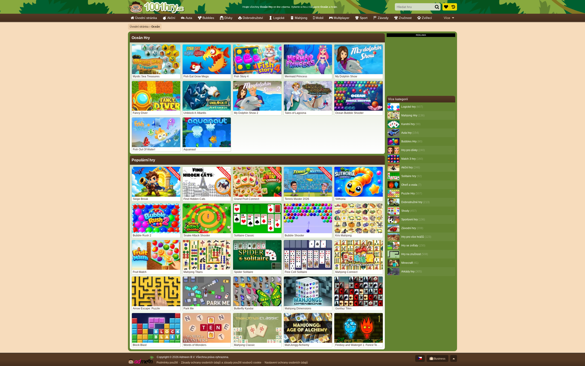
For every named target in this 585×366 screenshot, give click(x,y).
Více (447, 18)
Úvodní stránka (146, 18)
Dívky (228, 18)
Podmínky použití (167, 362)
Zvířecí (427, 18)
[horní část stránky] (453, 358)
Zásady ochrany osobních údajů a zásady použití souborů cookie (221, 362)
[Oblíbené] (446, 6)
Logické (279, 18)
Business (439, 358)
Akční (171, 18)
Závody (383, 18)
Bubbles (208, 18)
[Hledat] (437, 6)
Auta (189, 18)
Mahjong (301, 18)
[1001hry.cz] (156, 7)
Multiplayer (341, 18)
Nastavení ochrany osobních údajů (286, 362)
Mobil (319, 18)
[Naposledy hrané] (453, 6)
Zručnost (405, 18)
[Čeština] (420, 358)
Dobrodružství (253, 18)
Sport (363, 18)
